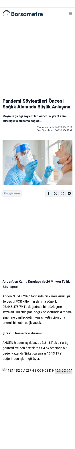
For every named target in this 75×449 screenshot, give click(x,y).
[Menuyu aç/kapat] (70, 14)
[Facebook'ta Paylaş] (48, 193)
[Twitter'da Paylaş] (55, 193)
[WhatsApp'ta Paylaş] (69, 193)
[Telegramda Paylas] (62, 193)
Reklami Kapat (64, 371)
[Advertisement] (37, 57)
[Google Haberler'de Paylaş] (12, 193)
